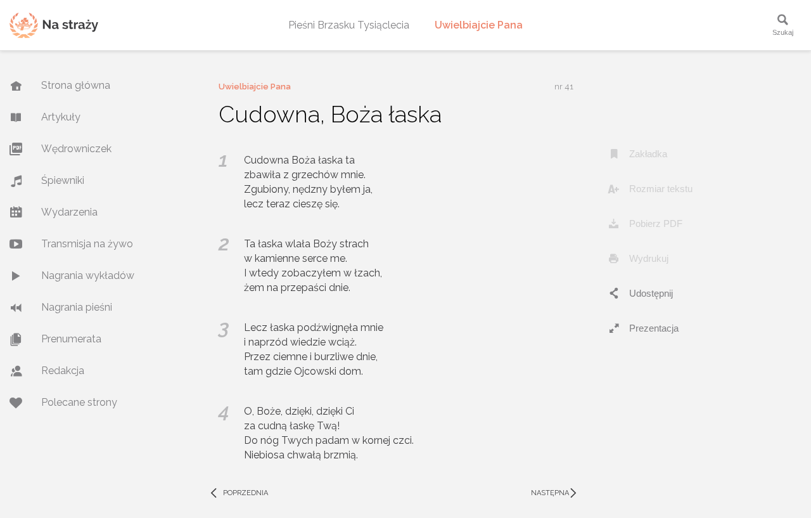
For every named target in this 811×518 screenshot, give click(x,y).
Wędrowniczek (76, 149)
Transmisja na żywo (87, 244)
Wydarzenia (69, 212)
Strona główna (75, 85)
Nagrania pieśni (76, 307)
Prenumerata (71, 339)
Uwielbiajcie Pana (479, 25)
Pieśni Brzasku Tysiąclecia (348, 25)
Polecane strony (79, 402)
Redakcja (62, 371)
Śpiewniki (62, 180)
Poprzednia (238, 493)
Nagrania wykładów (87, 275)
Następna (555, 493)
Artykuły (60, 117)
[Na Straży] (54, 25)
